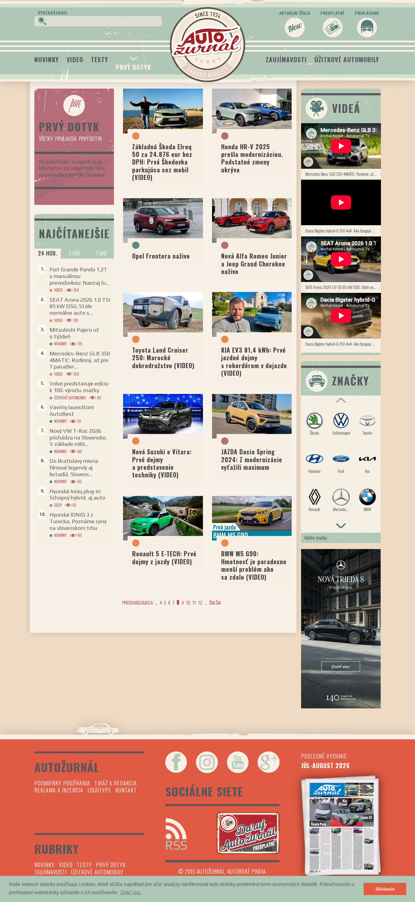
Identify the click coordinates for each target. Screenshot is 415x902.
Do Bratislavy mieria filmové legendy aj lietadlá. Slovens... (74, 467)
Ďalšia (215, 602)
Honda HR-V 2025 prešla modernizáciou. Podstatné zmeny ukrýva (252, 158)
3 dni (74, 253)
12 (200, 602)
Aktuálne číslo (294, 13)
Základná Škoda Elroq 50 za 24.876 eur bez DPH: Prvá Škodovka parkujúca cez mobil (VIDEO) (162, 162)
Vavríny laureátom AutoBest (72, 410)
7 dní (100, 253)
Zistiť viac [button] (130, 892)
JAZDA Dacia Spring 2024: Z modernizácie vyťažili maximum (251, 459)
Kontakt (126, 790)
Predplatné (333, 13)
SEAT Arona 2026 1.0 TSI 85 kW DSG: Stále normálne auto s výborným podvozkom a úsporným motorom (343, 287)
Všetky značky (315, 537)
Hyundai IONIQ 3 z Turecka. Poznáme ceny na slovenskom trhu (78, 521)
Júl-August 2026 (325, 765)
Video (75, 59)
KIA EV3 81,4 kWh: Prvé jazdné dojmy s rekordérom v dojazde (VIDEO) (254, 361)
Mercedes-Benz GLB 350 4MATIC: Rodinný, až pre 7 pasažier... (80, 360)
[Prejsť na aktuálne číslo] (341, 825)
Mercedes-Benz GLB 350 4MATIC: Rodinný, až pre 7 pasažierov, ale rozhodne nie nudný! (343, 174)
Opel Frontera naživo (161, 255)
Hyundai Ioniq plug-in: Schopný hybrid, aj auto (77, 494)
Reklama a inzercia (58, 790)
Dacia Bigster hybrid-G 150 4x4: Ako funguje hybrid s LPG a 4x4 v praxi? (343, 230)
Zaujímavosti (286, 59)
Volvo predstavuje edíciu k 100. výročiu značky (79, 386)
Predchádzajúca (137, 602)
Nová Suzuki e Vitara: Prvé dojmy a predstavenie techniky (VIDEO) (162, 463)
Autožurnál (207, 44)
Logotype (99, 790)
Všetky (46, 138)
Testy (99, 59)
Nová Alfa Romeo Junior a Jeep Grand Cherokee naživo (254, 263)
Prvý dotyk (133, 67)
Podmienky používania (62, 783)
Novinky (46, 59)
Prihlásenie (367, 13)
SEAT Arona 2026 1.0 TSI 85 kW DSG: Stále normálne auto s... (80, 306)
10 (188, 602)
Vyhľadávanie (53, 12)
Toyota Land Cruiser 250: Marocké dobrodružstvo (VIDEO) (163, 357)
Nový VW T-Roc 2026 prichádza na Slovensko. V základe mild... (78, 437)
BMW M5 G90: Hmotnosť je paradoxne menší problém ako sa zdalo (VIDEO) (253, 565)
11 (194, 602)
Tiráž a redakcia (115, 783)
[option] (341, 464)
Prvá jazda (66, 138)
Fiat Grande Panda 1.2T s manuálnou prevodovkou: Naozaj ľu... (79, 276)
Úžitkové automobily (346, 59)
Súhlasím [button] (385, 889)
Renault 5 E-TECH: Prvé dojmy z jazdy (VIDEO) (164, 557)
